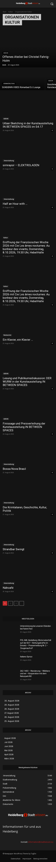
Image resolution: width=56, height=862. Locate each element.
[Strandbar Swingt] (28, 533)
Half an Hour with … (15, 203)
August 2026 (10, 738)
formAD (19, 29)
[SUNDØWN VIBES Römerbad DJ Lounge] (22, 79)
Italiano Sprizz (26, 657)
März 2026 (9, 758)
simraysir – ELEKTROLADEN (21, 165)
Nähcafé (8, 587)
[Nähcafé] (28, 571)
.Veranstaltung (9, 83)
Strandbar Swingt (13, 549)
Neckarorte (7, 335)
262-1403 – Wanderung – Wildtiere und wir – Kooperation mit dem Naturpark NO (35, 673)
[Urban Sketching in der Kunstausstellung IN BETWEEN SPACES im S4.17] (28, 107)
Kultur (10, 12)
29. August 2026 (11, 705)
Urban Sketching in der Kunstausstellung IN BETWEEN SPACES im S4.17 (28, 125)
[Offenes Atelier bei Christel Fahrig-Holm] (28, 49)
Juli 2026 (8, 742)
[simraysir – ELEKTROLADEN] (28, 149)
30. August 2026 (11, 701)
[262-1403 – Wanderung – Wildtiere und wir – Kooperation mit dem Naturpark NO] (10, 675)
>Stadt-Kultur (8, 29)
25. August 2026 (11, 721)
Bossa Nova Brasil (14, 468)
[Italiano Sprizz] (10, 660)
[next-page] (21, 603)
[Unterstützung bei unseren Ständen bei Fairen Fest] (10, 630)
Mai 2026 (8, 750)
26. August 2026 (11, 717)
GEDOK (5, 53)
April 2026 (8, 754)
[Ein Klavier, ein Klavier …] (28, 323)
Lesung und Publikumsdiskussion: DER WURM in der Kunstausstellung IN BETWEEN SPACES (27, 382)
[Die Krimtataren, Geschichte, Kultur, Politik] (28, 491)
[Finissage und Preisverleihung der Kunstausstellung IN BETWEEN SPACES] (28, 407)
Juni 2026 (8, 746)
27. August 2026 (11, 713)
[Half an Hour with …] (28, 187)
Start (4, 12)
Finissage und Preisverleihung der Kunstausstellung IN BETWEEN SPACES (24, 427)
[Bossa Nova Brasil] (28, 452)
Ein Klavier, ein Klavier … (18, 339)
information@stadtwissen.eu (40, 842)
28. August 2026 (11, 709)
